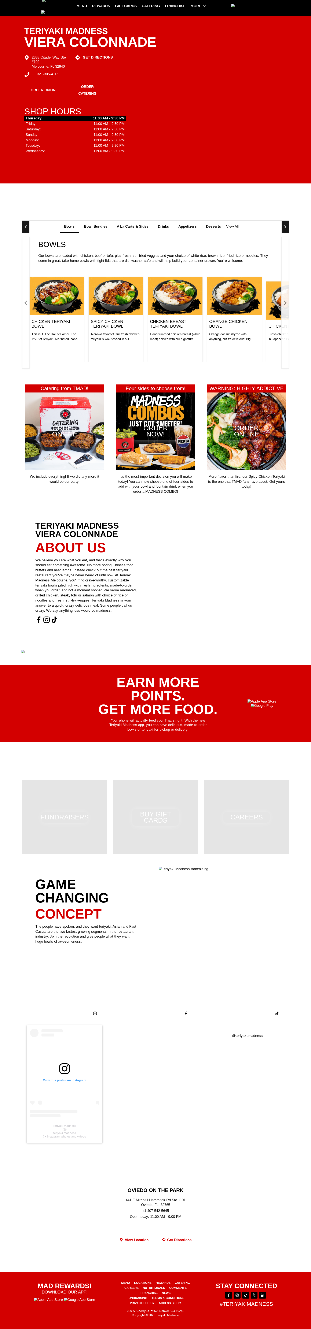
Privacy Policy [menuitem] (142, 1303)
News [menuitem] (166, 1292)
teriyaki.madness (64, 1133)
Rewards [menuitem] (101, 6)
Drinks (163, 226)
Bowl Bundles (95, 226)
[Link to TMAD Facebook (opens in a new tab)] (38, 620)
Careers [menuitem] (131, 1287)
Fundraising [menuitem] (137, 1297)
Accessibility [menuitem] (170, 1303)
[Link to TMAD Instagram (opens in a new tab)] (46, 620)
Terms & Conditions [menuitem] (167, 1297)
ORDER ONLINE (44, 90)
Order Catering (87, 90)
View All (232, 226)
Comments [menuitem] (178, 1287)
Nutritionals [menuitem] (154, 1287)
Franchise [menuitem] (175, 6)
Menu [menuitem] (82, 6)
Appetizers (187, 226)
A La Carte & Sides (132, 226)
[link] (250, 6)
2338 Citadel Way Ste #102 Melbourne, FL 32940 (49, 61)
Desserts (213, 226)
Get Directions (98, 57)
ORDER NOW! (53, 349)
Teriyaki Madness (64, 1125)
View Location (136, 1240)
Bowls (69, 226)
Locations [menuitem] (142, 1282)
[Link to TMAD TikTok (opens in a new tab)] (54, 620)
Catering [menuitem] (151, 6)
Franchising (56, 952)
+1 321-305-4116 (45, 74)
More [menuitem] (196, 6)
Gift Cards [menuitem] (126, 6)
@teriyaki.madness (247, 1036)
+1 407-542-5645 (155, 1211)
